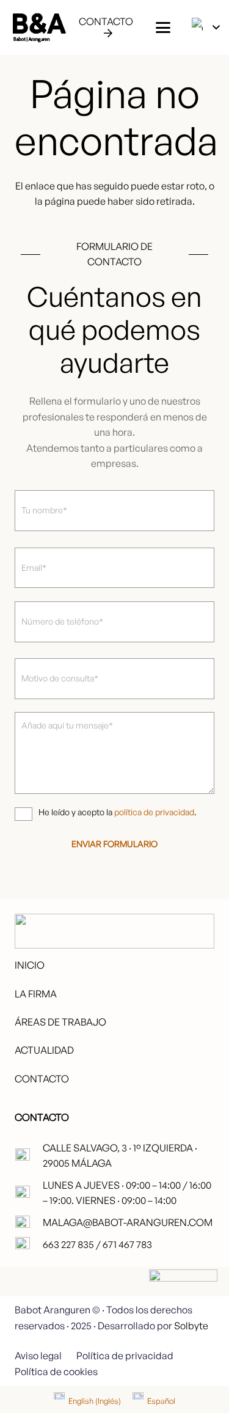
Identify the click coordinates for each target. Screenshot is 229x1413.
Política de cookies (56, 1371)
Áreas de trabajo (60, 1022)
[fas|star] (183, 1303)
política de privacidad (154, 812)
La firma (36, 994)
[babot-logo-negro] (39, 27)
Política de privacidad (124, 1355)
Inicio (30, 965)
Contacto (42, 1079)
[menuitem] (87, 1401)
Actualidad (44, 1050)
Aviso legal (38, 1355)
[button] (163, 27)
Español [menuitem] (161, 1401)
